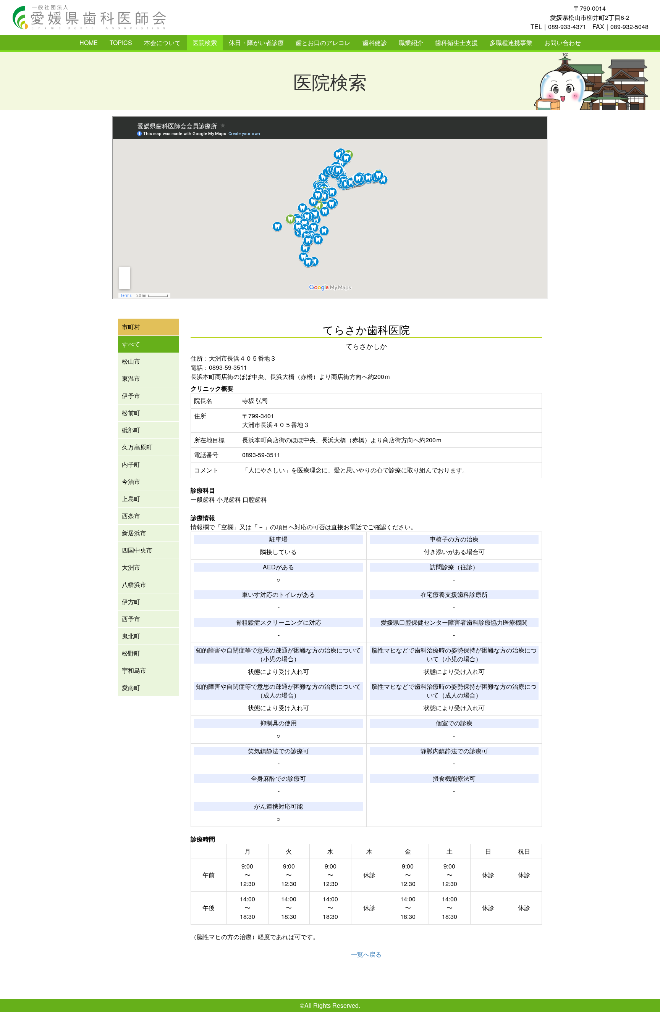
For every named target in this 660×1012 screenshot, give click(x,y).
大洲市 (131, 567)
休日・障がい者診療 (256, 42)
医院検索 (204, 42)
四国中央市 (137, 550)
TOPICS (121, 42)
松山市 (131, 361)
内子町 (131, 464)
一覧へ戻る (366, 954)
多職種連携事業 (511, 42)
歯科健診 (374, 42)
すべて (131, 344)
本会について (162, 42)
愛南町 (131, 687)
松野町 (131, 653)
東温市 (131, 378)
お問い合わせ (562, 42)
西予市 (131, 618)
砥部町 (131, 429)
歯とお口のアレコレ (323, 42)
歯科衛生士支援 (456, 42)
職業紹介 (411, 42)
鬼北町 (131, 636)
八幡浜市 (134, 584)
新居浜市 (134, 533)
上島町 (131, 498)
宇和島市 (134, 670)
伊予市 (131, 395)
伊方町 (131, 601)
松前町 (131, 412)
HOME (88, 42)
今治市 (131, 481)
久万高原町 (137, 447)
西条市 (131, 515)
